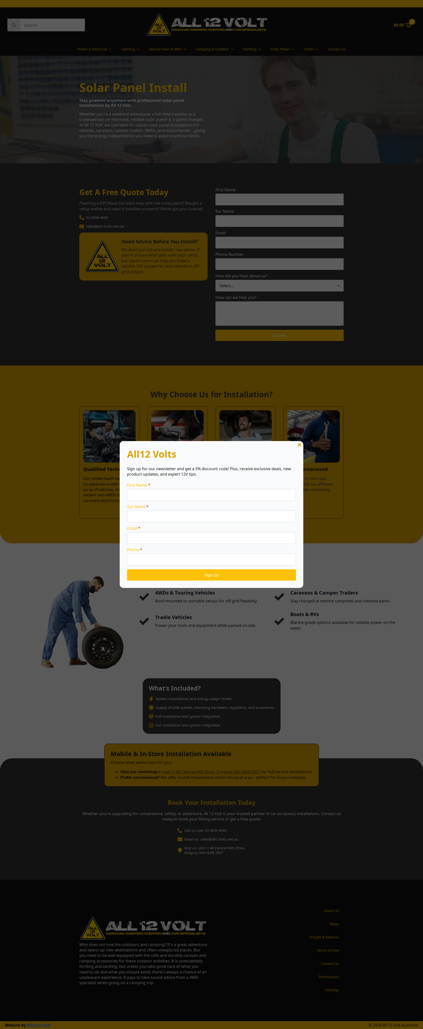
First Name (138, 485)
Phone (134, 550)
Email (133, 528)
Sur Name (138, 507)
